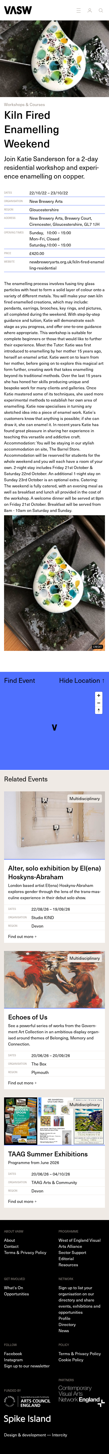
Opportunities (16, 1294)
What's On (13, 1287)
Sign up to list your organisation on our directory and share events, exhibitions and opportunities (79, 1299)
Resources (68, 1264)
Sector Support (72, 1252)
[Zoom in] (98, 695)
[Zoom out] (98, 703)
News (64, 1330)
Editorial (66, 1258)
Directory (67, 1324)
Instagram (13, 1359)
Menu (79, 10)
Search (101, 10)
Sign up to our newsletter (27, 1366)
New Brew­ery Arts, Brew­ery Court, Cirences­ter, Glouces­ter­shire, (64, 221)
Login (90, 10)
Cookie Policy (71, 1359)
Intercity (59, 1435)
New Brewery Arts (46, 201)
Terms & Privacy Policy (25, 1252)
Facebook (13, 1353)
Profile (64, 1318)
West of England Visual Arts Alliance (80, 1243)
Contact (11, 1246)
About (9, 1240)
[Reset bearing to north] (98, 710)
